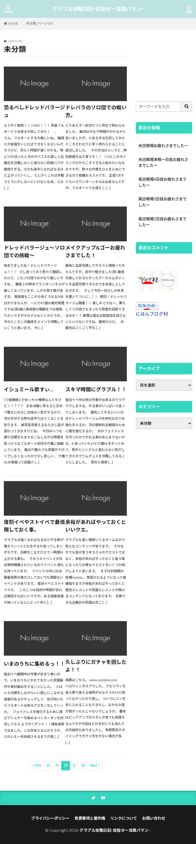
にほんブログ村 (152, 314)
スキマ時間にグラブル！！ (96, 389)
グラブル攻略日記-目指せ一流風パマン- (98, 9)
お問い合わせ (153, 818)
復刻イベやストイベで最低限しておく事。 (34, 526)
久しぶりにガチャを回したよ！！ (96, 666)
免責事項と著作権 (90, 818)
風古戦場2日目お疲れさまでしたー (162, 222)
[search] (186, 106)
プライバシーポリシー (50, 818)
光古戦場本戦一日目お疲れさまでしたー (163, 162)
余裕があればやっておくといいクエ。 (95, 526)
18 (83, 765)
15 (57, 765)
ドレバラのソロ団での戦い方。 (96, 111)
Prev (37, 765)
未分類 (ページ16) (39, 23)
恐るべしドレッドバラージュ (34, 111)
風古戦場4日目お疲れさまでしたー (162, 182)
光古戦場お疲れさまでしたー (163, 145)
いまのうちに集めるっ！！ (34, 664)
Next (93, 765)
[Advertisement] (164, 65)
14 (48, 765)
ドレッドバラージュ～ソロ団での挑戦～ (34, 251)
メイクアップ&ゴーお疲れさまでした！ (95, 251)
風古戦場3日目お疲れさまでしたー (162, 202)
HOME (13, 23)
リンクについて (123, 818)
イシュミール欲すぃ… (29, 389)
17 (74, 765)
